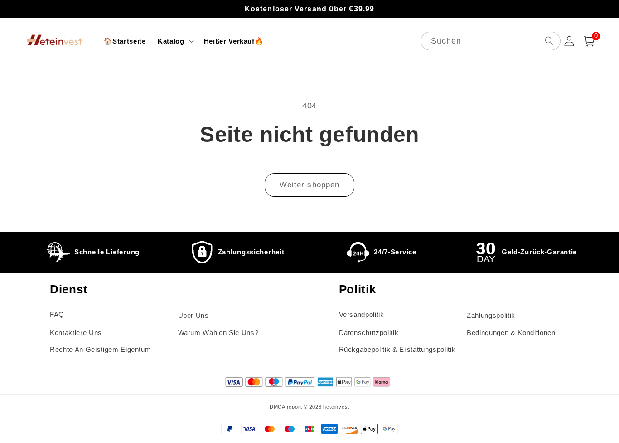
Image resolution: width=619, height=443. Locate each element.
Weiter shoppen (309, 184)
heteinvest (336, 406)
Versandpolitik (361, 314)
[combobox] (490, 41)
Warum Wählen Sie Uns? (218, 332)
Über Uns (193, 315)
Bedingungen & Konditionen (511, 332)
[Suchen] (549, 40)
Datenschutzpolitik (369, 332)
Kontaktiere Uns (76, 332)
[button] (175, 41)
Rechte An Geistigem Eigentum (100, 349)
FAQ (57, 314)
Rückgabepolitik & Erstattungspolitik (397, 349)
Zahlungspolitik (491, 315)
